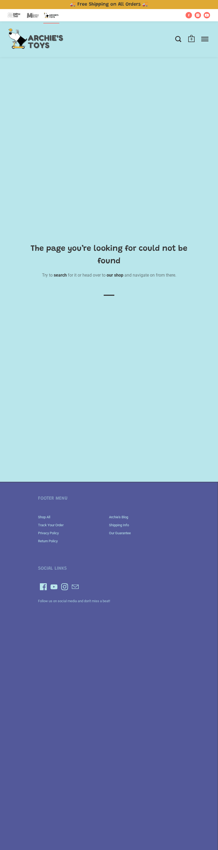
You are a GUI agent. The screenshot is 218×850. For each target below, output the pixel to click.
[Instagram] (64, 586)
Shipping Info (119, 525)
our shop (115, 275)
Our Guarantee (120, 533)
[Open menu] (204, 39)
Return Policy (48, 541)
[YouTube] (54, 586)
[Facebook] (43, 586)
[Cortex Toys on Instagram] (197, 15)
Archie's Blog (118, 517)
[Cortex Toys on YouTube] (206, 15)
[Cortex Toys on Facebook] (188, 15)
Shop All (44, 517)
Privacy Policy (48, 533)
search (60, 275)
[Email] (75, 586)
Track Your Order (51, 525)
